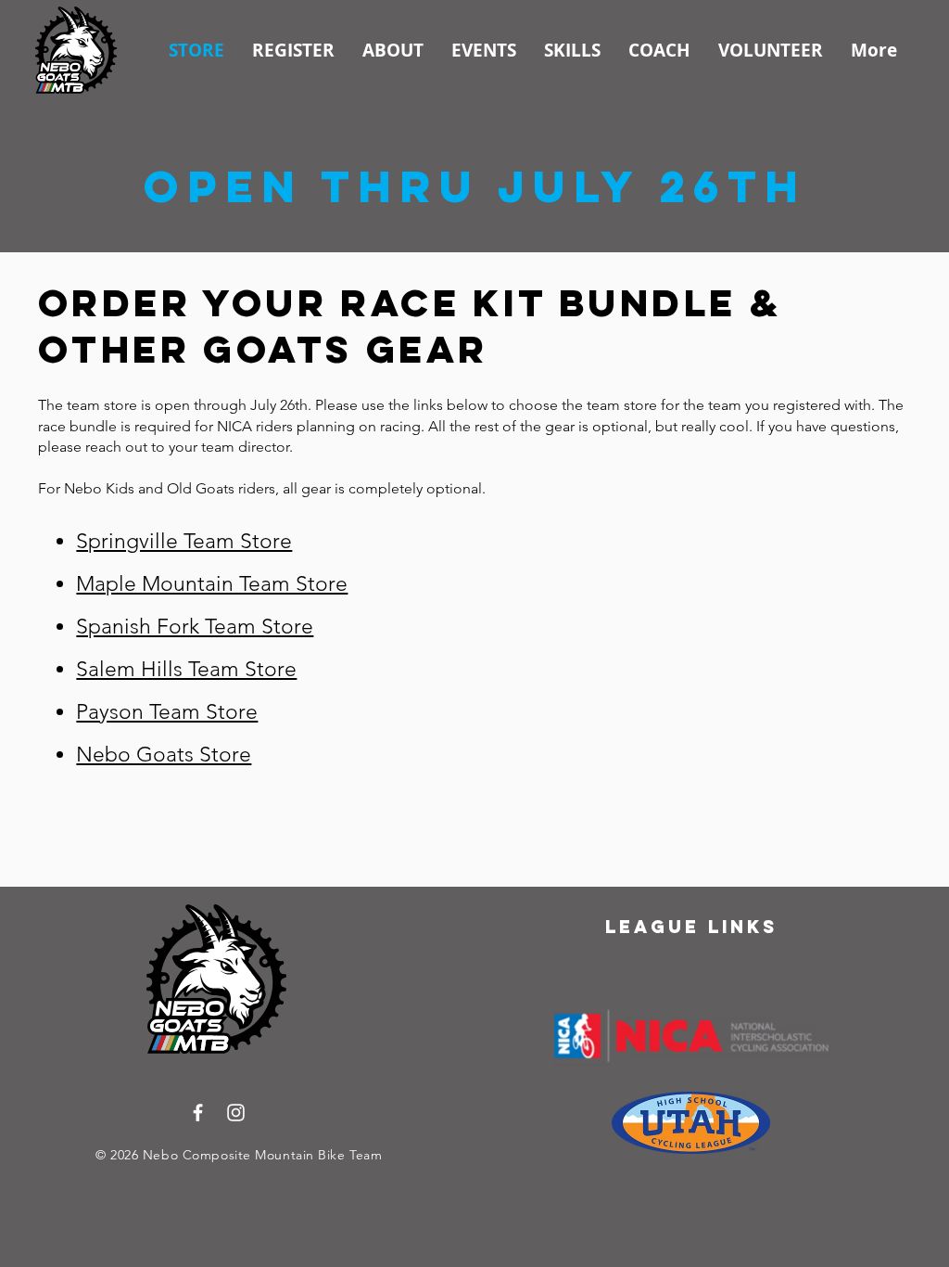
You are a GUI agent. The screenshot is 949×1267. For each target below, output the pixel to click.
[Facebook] (197, 1112)
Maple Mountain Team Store (212, 583)
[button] (293, 50)
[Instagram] (235, 1112)
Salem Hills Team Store (186, 669)
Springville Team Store (184, 541)
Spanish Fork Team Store (194, 626)
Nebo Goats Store (163, 754)
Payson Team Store (167, 711)
